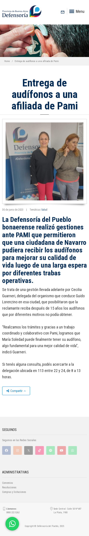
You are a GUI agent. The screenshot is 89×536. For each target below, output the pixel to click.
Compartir (16, 391)
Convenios (7, 482)
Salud (44, 209)
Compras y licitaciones (14, 492)
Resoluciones (9, 487)
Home (7, 61)
